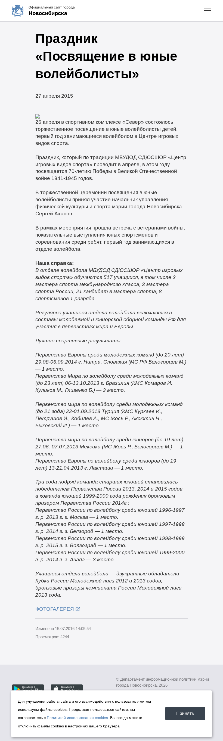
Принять (185, 713)
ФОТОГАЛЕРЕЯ (54, 609)
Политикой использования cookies (77, 717)
